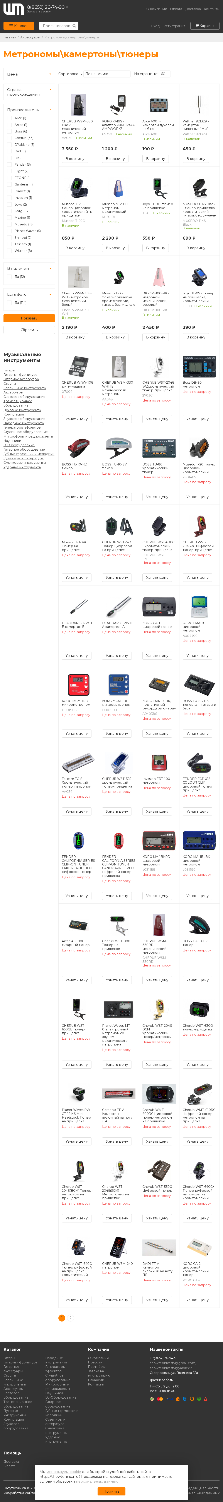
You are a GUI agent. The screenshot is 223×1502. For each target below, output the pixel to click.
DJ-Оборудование (19, 445)
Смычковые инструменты (24, 463)
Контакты (212, 9)
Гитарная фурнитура (20, 375)
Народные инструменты (23, 423)
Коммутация (13, 414)
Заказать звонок (39, 11)
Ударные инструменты (22, 467)
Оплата (176, 9)
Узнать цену (77, 419)
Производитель (23, 109)
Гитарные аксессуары (21, 379)
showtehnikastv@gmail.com (172, 1363)
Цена (12, 74)
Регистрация (174, 26)
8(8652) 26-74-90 (46, 7)
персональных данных (97, 1481)
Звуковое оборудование (24, 419)
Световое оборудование (24, 397)
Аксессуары (13, 392)
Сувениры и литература (23, 458)
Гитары (9, 370)
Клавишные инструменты (24, 388)
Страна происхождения (23, 91)
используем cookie (64, 1472)
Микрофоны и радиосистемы (28, 436)
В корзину (75, 159)
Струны (9, 384)
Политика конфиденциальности (189, 1488)
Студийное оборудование (25, 432)
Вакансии (96, 1380)
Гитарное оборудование (24, 449)
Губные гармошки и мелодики (28, 454)
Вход (155, 26)
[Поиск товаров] (74, 26)
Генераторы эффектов (22, 427)
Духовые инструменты (22, 410)
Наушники (12, 441)
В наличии (18, 268)
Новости (95, 1362)
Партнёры (96, 1367)
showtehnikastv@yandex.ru (172, 1368)
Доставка (193, 9)
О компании (156, 9)
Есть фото (17, 294)
